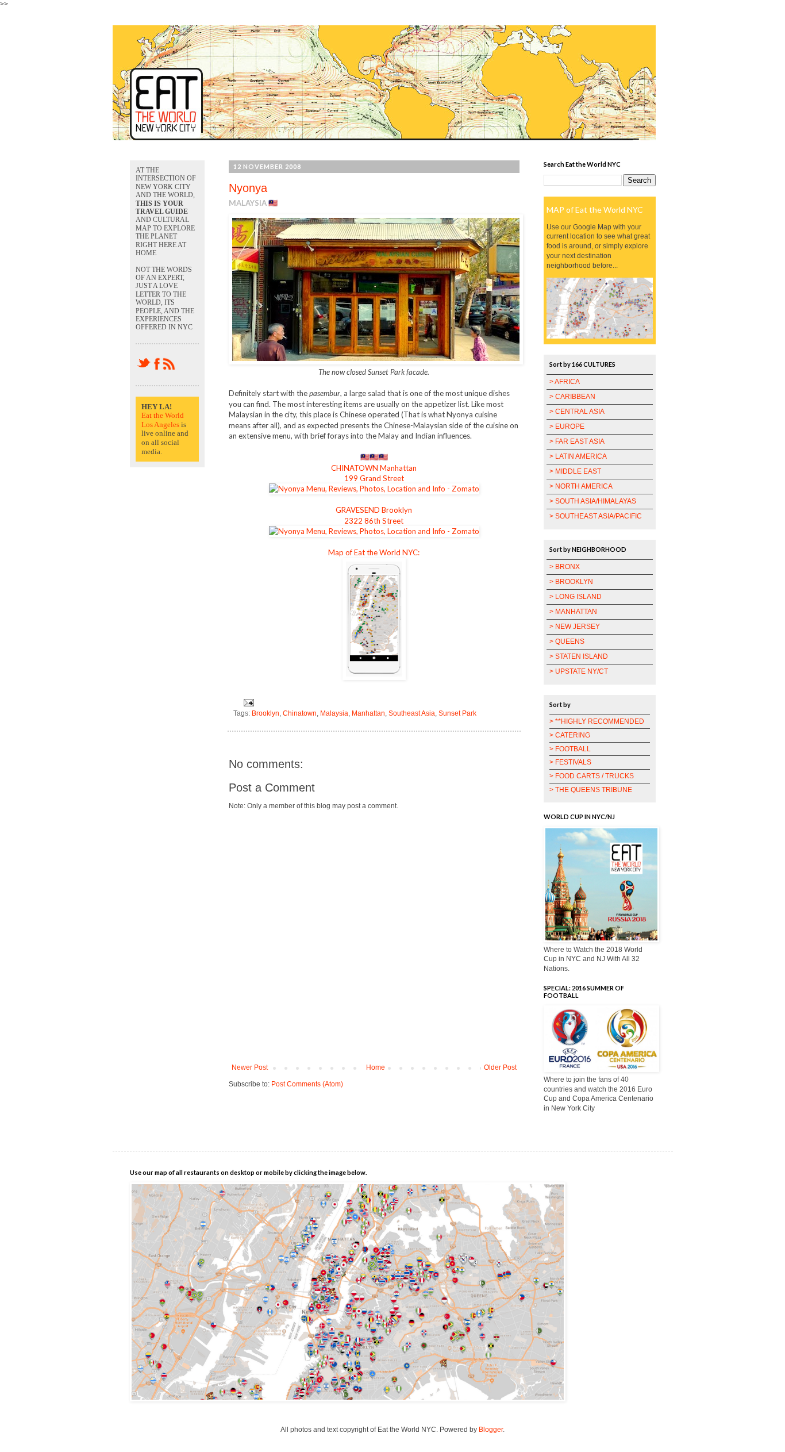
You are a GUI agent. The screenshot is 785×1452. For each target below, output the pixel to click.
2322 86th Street (373, 520)
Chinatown (300, 713)
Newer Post (250, 1067)
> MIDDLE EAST (575, 471)
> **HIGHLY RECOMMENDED (596, 721)
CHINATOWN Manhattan (374, 468)
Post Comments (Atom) (307, 1084)
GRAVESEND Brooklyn (374, 509)
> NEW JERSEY (574, 627)
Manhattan (368, 713)
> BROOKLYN (571, 582)
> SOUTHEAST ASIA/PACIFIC (595, 516)
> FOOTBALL (570, 749)
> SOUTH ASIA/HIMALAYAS (592, 501)
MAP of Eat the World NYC (595, 209)
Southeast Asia (411, 713)
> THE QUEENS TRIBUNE (590, 790)
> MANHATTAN (573, 612)
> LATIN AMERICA (578, 456)
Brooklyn (265, 713)
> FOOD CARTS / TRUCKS (591, 776)
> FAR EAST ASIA (577, 441)
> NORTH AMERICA (581, 486)
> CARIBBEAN (572, 397)
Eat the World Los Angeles (162, 420)
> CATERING (569, 735)
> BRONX (564, 567)
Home (375, 1067)
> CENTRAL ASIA (577, 412)
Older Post (500, 1067)
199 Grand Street (374, 478)
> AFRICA (564, 382)
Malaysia (334, 713)
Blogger (491, 1430)
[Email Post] (247, 702)
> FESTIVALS (570, 762)
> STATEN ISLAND (578, 656)
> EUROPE (566, 426)
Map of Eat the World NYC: (374, 552)
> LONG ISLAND (575, 597)
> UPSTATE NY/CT (578, 671)
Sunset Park (457, 713)
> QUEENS (566, 641)
